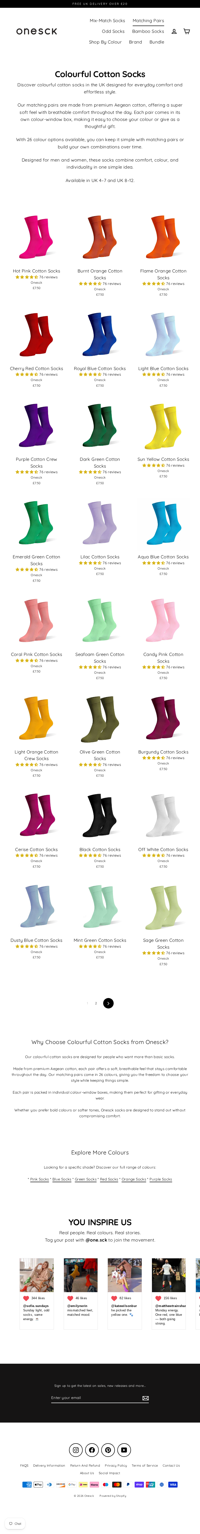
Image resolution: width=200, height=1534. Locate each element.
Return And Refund (85, 1465)
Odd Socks (113, 31)
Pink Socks (39, 1179)
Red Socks (109, 1179)
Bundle (157, 42)
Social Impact (109, 1473)
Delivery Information (49, 1465)
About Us (87, 1473)
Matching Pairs (148, 20)
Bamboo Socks (148, 31)
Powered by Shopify (113, 1496)
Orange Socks (134, 1179)
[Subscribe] (145, 1398)
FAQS (24, 1465)
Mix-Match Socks (107, 20)
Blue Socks (61, 1179)
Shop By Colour (105, 42)
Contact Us (171, 1465)
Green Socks (86, 1179)
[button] (27, 277)
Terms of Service (145, 1465)
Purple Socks (161, 1179)
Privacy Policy (116, 1465)
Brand (135, 42)
